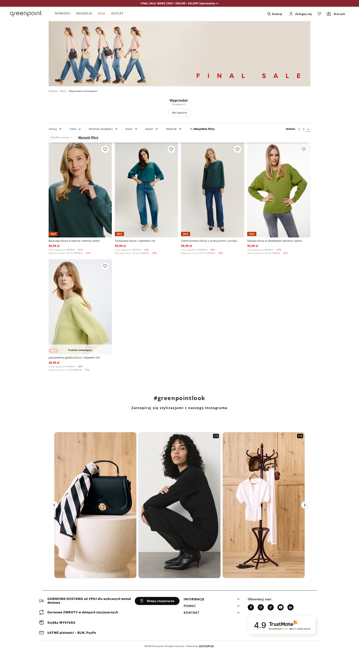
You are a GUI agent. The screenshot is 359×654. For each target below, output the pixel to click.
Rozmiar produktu (101, 129)
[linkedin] (290, 607)
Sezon (149, 129)
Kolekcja (53, 91)
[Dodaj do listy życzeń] (105, 149)
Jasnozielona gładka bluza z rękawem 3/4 (74, 357)
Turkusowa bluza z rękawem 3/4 (135, 241)
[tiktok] (271, 607)
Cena (73, 129)
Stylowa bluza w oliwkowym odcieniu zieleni (274, 241)
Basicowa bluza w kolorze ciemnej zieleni (74, 241)
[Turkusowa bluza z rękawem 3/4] (146, 190)
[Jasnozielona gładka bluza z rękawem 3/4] (80, 306)
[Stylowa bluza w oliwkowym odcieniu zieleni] (278, 190)
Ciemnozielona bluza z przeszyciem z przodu (209, 241)
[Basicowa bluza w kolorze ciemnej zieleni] (80, 190)
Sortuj (53, 129)
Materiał (171, 129)
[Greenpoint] (26, 14)
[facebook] (251, 607)
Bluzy (63, 91)
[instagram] (261, 607)
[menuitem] (64, 14)
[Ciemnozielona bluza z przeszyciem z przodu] (212, 190)
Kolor (129, 129)
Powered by (192, 646)
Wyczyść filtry (88, 137)
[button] (212, 600)
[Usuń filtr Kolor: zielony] (71, 137)
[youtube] (280, 607)
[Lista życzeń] (319, 14)
